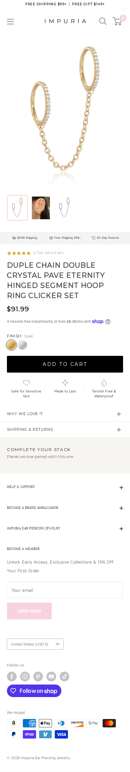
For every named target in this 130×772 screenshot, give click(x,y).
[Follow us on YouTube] (51, 676)
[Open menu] (10, 21)
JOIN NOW (29, 611)
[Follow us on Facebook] (12, 676)
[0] (117, 21)
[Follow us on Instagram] (25, 676)
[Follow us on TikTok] (64, 676)
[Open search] (103, 21)
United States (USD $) (29, 644)
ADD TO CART (65, 364)
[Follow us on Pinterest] (38, 676)
